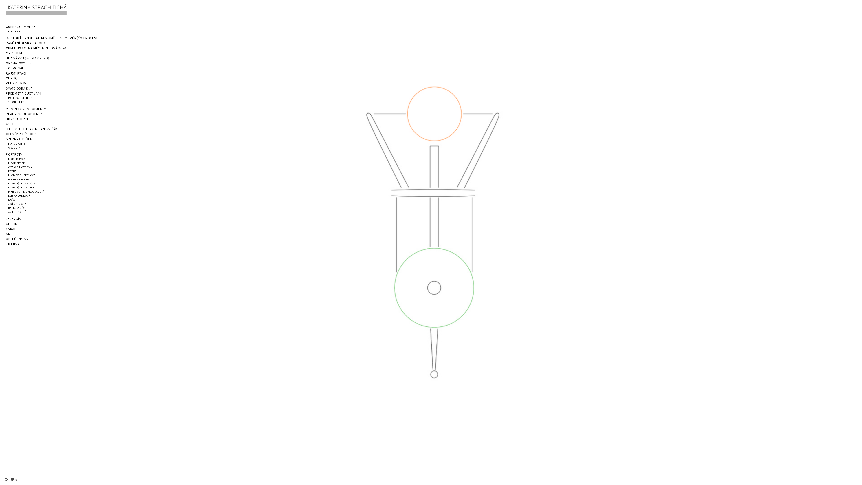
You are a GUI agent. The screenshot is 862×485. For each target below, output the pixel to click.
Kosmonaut (16, 68)
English (14, 31)
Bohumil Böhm (18, 179)
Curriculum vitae (21, 27)
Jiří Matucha (17, 203)
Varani (12, 229)
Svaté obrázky (19, 88)
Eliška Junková (19, 195)
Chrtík (12, 224)
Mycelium (14, 53)
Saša (11, 199)
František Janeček (22, 183)
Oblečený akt (18, 239)
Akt (9, 234)
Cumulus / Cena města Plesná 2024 (36, 48)
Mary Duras (16, 159)
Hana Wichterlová (21, 175)
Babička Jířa (16, 207)
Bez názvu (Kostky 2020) (27, 58)
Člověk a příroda (21, 134)
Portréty (14, 154)
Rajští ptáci (16, 73)
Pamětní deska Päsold (25, 43)
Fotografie (16, 143)
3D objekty (16, 102)
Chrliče (13, 78)
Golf (10, 124)
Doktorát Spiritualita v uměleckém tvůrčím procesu (52, 38)
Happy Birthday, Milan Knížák (32, 129)
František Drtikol (21, 187)
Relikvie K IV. (16, 83)
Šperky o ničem (19, 139)
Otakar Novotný (20, 167)
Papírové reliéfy (20, 98)
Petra (12, 171)
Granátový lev (19, 63)
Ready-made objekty (24, 114)
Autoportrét (18, 212)
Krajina (13, 244)
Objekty (14, 147)
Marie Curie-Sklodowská (26, 191)
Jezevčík (13, 219)
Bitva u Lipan (17, 119)
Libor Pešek (16, 163)
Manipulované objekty (26, 109)
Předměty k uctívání (23, 93)
